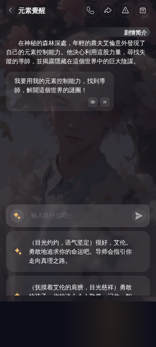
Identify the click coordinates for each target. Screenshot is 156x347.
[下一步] (104, 102)
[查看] (92, 102)
